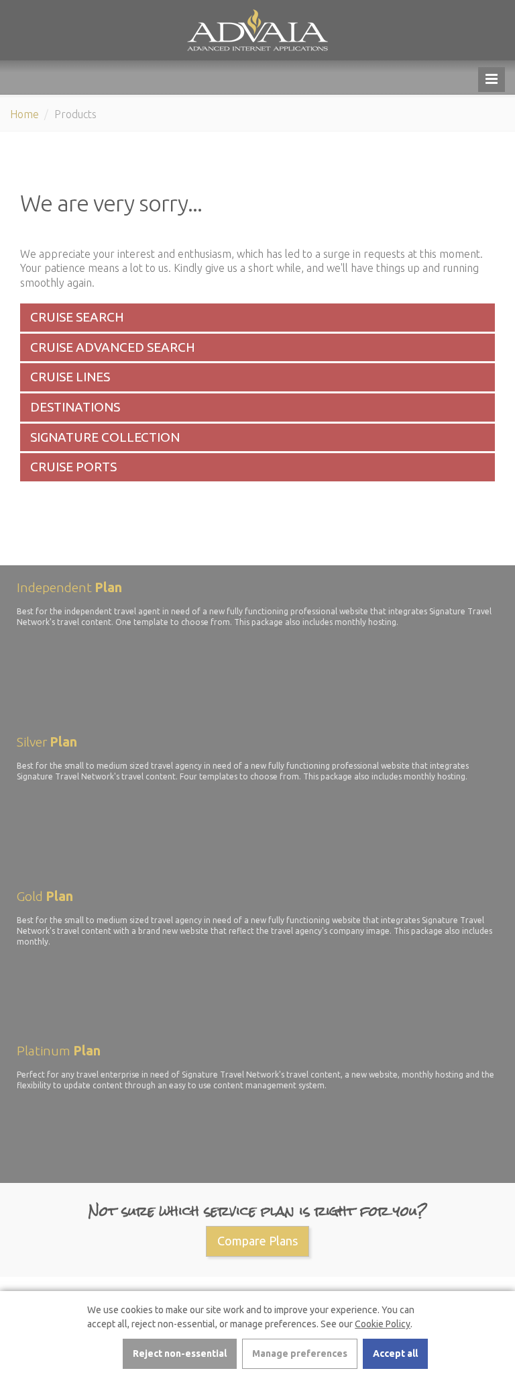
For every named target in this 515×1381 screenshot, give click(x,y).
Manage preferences (299, 1353)
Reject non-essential (180, 1353)
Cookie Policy (382, 1324)
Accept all (395, 1353)
